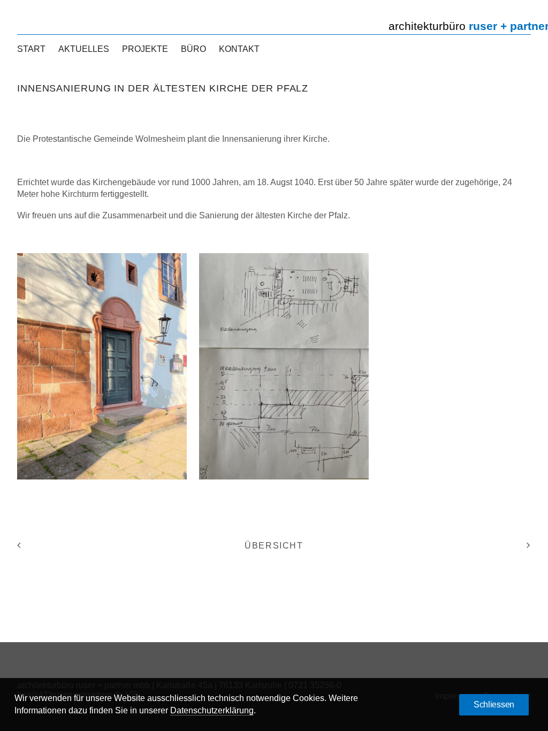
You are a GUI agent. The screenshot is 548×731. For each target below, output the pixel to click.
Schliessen (494, 704)
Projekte (145, 49)
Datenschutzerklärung (212, 710)
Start (31, 49)
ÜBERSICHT (274, 545)
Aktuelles (83, 49)
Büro (193, 49)
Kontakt (239, 49)
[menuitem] (34, 49)
